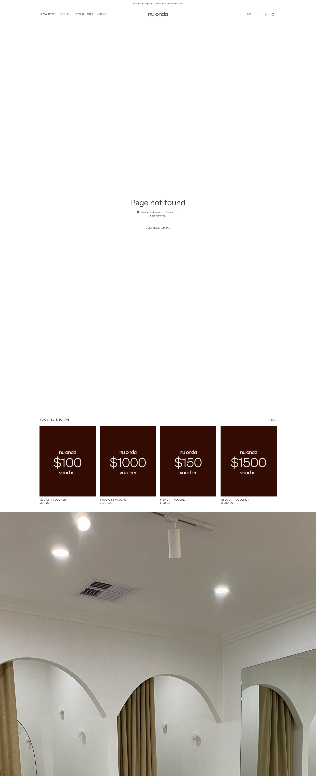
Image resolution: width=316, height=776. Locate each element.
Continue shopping (158, 227)
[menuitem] (48, 14)
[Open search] (258, 14)
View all (272, 419)
